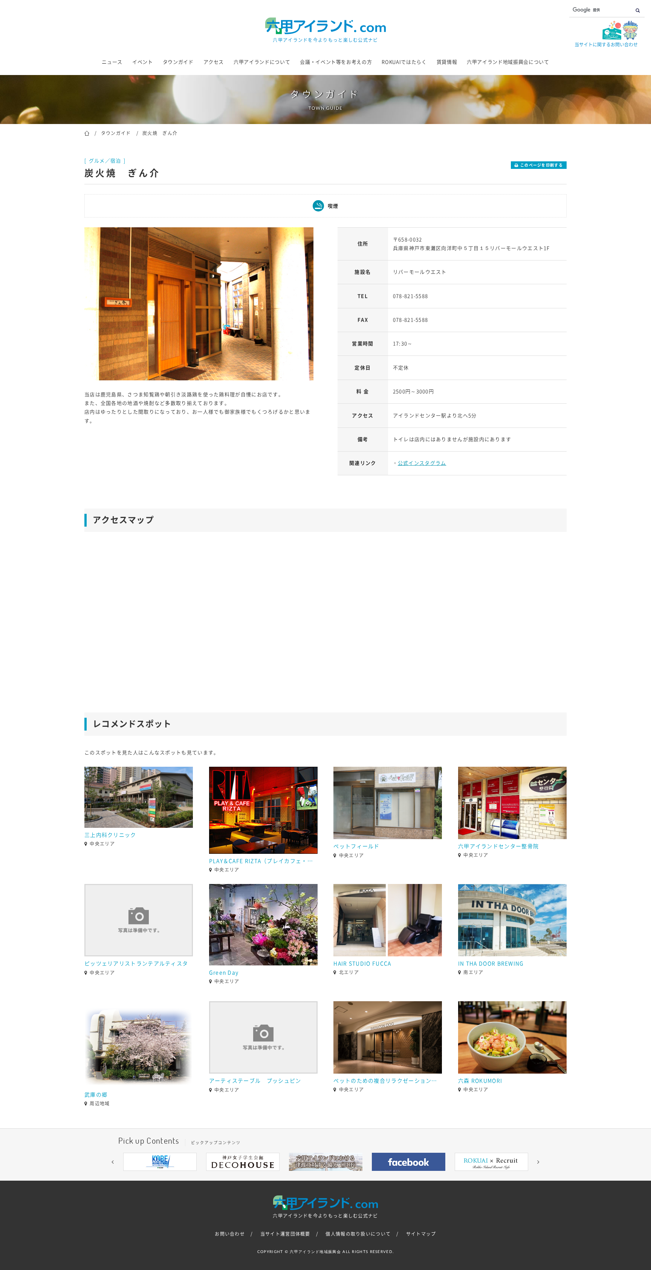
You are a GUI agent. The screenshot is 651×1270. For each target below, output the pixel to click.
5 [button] (325, 1176)
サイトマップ (421, 1234)
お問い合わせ (230, 1234)
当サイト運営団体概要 (285, 1234)
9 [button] (370, 1176)
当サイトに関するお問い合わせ (606, 44)
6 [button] (337, 1176)
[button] (112, 1162)
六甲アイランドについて (262, 62)
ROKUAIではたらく (404, 62)
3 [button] (303, 1176)
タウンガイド (178, 62)
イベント (142, 62)
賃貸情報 (447, 62)
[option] (198, 303)
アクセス (213, 62)
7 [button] (348, 1176)
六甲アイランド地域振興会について (508, 62)
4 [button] (314, 1176)
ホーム (86, 132)
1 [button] (280, 1176)
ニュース (112, 62)
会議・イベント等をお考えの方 (336, 62)
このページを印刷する (541, 165)
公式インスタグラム (422, 463)
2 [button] (291, 1176)
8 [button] (359, 1176)
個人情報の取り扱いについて (358, 1234)
